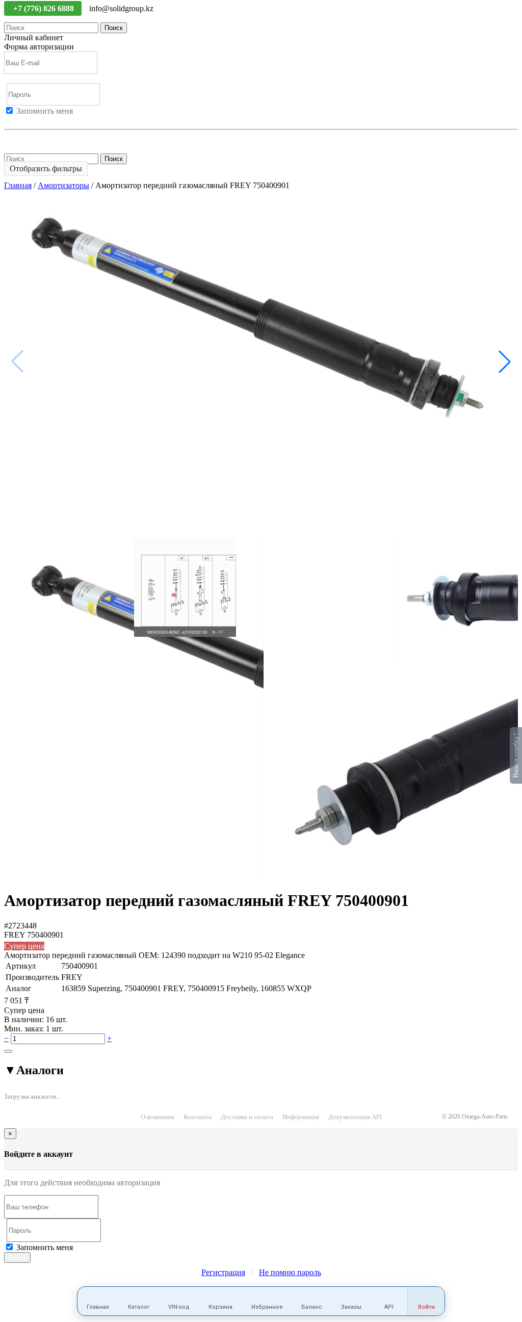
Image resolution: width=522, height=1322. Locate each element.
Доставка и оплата (247, 1117)
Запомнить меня (44, 111)
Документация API (355, 1117)
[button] (504, 361)
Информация (300, 1117)
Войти (15, 120)
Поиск (114, 28)
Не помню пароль (35, 138)
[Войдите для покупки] (8, 1051)
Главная (18, 185)
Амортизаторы (63, 185)
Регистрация (50, 120)
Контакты (198, 1117)
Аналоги (34, 1070)
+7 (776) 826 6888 (44, 8)
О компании (157, 1117)
